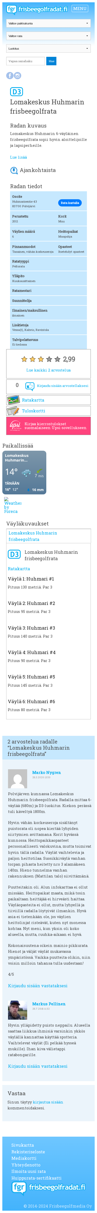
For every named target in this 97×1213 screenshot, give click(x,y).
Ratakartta (33, 400)
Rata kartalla (70, 203)
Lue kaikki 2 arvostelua (48, 370)
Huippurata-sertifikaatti (36, 1178)
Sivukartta (22, 1145)
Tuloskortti (33, 410)
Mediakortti (23, 1158)
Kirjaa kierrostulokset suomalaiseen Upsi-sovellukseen (56, 425)
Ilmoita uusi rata (28, 1171)
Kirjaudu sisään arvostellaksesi (62, 385)
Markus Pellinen (49, 1003)
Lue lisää (18, 157)
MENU (80, 8)
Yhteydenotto (25, 1164)
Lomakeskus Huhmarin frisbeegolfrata (33, 536)
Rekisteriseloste (28, 1151)
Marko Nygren (46, 772)
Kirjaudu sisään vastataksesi (38, 985)
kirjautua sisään (48, 1102)
